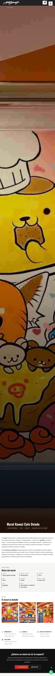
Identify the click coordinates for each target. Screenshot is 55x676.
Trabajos (11, 7)
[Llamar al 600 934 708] (51, 667)
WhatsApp (35, 667)
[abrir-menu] (50, 3)
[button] (51, 672)
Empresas (5, 585)
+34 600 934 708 (22, 667)
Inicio (8, 7)
